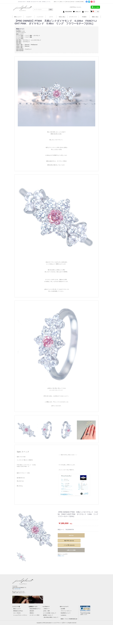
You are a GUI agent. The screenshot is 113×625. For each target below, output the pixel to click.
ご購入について (62, 1)
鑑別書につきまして (48, 615)
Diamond (27, 44)
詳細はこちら (61, 555)
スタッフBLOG (17, 613)
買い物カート (73, 1)
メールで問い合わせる (69, 545)
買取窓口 (32, 613)
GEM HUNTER (19, 49)
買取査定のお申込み (18, 610)
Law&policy (63, 615)
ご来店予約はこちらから (75, 7)
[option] (35, 530)
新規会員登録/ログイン (35, 608)
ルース (51, 16)
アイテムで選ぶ (20, 35)
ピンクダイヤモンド (36, 40)
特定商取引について (65, 613)
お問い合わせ (68, 1)
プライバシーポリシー (66, 610)
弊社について (56, 1)
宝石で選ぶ (19, 40)
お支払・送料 (46, 610)
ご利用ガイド (46, 608)
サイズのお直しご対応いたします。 (67, 464)
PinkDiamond (34, 44)
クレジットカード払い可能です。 (67, 469)
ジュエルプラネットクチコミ (20, 615)
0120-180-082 (17, 588)
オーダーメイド (73, 16)
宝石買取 (81, 1)
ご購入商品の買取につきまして (50, 617)
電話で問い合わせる (69, 540)
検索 (51, 9)
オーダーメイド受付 (34, 615)
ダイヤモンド (37, 35)
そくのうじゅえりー (21, 32)
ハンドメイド (40, 16)
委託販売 (32, 610)
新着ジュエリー (18, 16)
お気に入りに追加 (71, 550)
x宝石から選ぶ (19, 44)
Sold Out (71, 535)
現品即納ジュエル (20, 31)
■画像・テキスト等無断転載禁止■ (69, 618)
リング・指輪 (28, 35)
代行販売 (77, 1)
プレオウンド (28, 49)
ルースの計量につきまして (49, 613)
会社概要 (63, 608)
